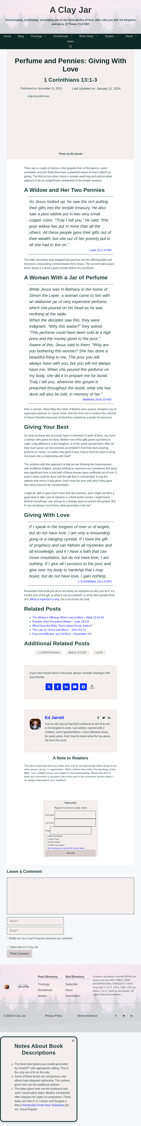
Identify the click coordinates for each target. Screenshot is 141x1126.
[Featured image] (70, 122)
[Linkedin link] (109, 718)
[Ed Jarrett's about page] (35, 724)
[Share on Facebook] (57, 686)
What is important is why (44, 599)
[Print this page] (83, 686)
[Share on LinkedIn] (66, 686)
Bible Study (78, 652)
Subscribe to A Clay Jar (23, 947)
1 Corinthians (49, 652)
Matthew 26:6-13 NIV (97, 399)
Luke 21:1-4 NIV (100, 250)
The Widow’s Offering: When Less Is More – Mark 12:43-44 (68, 617)
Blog (21, 36)
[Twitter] (124, 1016)
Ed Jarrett (54, 717)
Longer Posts (53, 839)
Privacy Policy (53, 1015)
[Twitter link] (104, 718)
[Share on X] (49, 686)
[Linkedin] (131, 1016)
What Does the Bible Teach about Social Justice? (62, 625)
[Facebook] (116, 1016)
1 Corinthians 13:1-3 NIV (95, 581)
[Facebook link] (98, 718)
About (129, 36)
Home (7, 36)
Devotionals (60, 36)
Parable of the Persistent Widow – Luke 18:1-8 (60, 621)
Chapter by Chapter (55, 845)
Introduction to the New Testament (43, 1105)
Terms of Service (87, 1015)
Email (47, 831)
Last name (49, 823)
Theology (36, 36)
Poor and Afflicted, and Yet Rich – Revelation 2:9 (61, 633)
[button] (70, 46)
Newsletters (72, 995)
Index (70, 41)
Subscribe (71, 984)
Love (99, 652)
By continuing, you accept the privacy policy (66, 848)
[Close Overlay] (73, 1040)
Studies (109, 36)
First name (49, 815)
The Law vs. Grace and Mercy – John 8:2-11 (59, 629)
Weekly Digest (53, 842)
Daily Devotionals (54, 836)
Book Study (86, 36)
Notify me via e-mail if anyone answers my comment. (41, 938)
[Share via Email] (74, 686)
